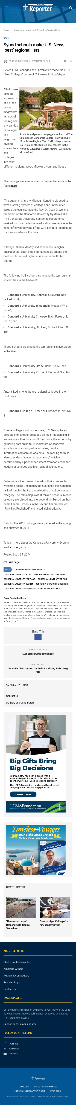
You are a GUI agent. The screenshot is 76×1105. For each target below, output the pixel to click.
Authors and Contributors (20, 702)
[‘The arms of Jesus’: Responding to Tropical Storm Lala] (21, 907)
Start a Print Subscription (17, 962)
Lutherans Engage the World (29, 1091)
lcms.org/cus (18, 547)
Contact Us (12, 695)
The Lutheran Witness (45, 1087)
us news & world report (50, 589)
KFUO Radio (56, 1091)
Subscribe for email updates (20, 1024)
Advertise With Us (13, 968)
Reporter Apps (12, 982)
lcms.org (24, 1087)
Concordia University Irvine (17, 574)
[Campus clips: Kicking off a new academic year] (55, 907)
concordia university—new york (20, 589)
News (6, 38)
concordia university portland (19, 579)
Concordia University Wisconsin (52, 584)
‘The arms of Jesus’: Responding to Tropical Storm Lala (18, 925)
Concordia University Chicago (31, 570)
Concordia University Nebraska (50, 574)
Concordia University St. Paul (52, 579)
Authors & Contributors (16, 975)
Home (6, 30)
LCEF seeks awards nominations (38, 654)
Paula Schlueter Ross (19, 61)
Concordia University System (18, 584)
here (14, 185)
